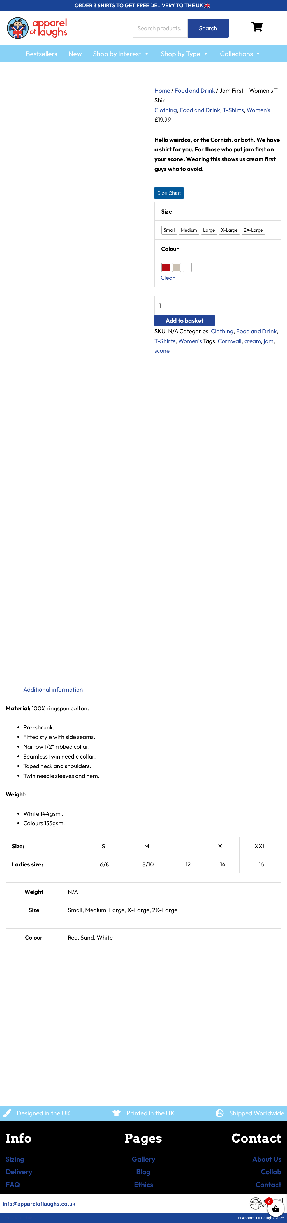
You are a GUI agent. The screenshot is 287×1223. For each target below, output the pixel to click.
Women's (258, 110)
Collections (236, 53)
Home (162, 90)
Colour (170, 248)
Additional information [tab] (53, 689)
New (75, 53)
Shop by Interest (117, 53)
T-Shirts (233, 110)
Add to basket (184, 320)
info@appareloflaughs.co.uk (39, 1203)
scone (162, 350)
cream (252, 341)
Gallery (143, 1159)
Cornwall (230, 341)
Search (208, 28)
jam (269, 341)
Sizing (15, 1159)
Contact (268, 1184)
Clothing (165, 110)
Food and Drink (195, 90)
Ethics (143, 1184)
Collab (271, 1171)
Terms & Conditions (19, 1218)
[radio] (169, 230)
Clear (168, 277)
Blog (143, 1171)
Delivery (19, 1171)
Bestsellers (41, 53)
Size (166, 211)
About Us (266, 1159)
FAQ (13, 1184)
